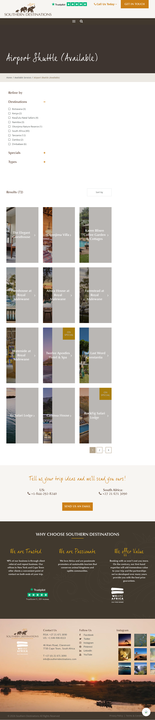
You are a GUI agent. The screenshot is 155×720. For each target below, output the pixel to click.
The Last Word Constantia (94, 355)
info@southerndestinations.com (60, 659)
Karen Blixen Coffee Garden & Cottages (95, 235)
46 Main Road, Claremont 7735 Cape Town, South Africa (59, 647)
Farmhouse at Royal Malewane (21, 295)
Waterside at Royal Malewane (21, 355)
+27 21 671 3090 (58, 634)
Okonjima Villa (58, 235)
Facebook (89, 635)
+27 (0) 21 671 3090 (56, 655)
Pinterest (88, 646)
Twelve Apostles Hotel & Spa (58, 355)
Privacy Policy (116, 715)
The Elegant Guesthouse (21, 235)
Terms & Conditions (136, 715)
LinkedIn (88, 650)
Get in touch (135, 4)
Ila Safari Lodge (21, 415)
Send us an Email (77, 506)
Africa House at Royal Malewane (57, 295)
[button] (146, 712)
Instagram (89, 642)
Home (9, 77)
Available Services (23, 77)
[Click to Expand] (44, 102)
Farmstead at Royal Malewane (94, 295)
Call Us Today (106, 4)
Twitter (87, 639)
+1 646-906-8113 (57, 638)
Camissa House (58, 415)
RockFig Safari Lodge (94, 415)
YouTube (88, 654)
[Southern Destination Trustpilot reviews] (58, 4)
